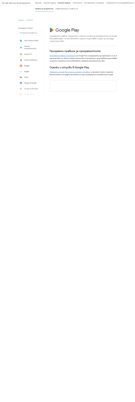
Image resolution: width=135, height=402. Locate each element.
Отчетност (77, 3)
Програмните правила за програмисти (63, 56)
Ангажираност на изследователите (120, 3)
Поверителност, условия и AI (67, 9)
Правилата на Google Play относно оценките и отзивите (70, 72)
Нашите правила (64, 3)
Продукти (21, 20)
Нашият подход (50, 3)
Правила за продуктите (44, 9)
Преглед (38, 3)
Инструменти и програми (94, 3)
